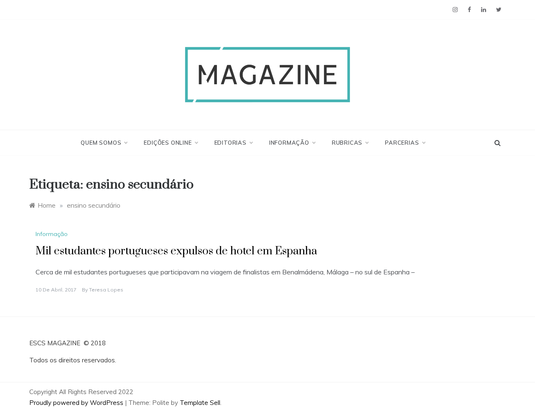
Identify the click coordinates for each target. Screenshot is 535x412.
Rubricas (347, 142)
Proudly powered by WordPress (77, 403)
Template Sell (200, 403)
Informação (289, 142)
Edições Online (167, 142)
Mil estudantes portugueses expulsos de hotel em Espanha (176, 251)
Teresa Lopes (106, 289)
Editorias (230, 142)
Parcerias (402, 142)
